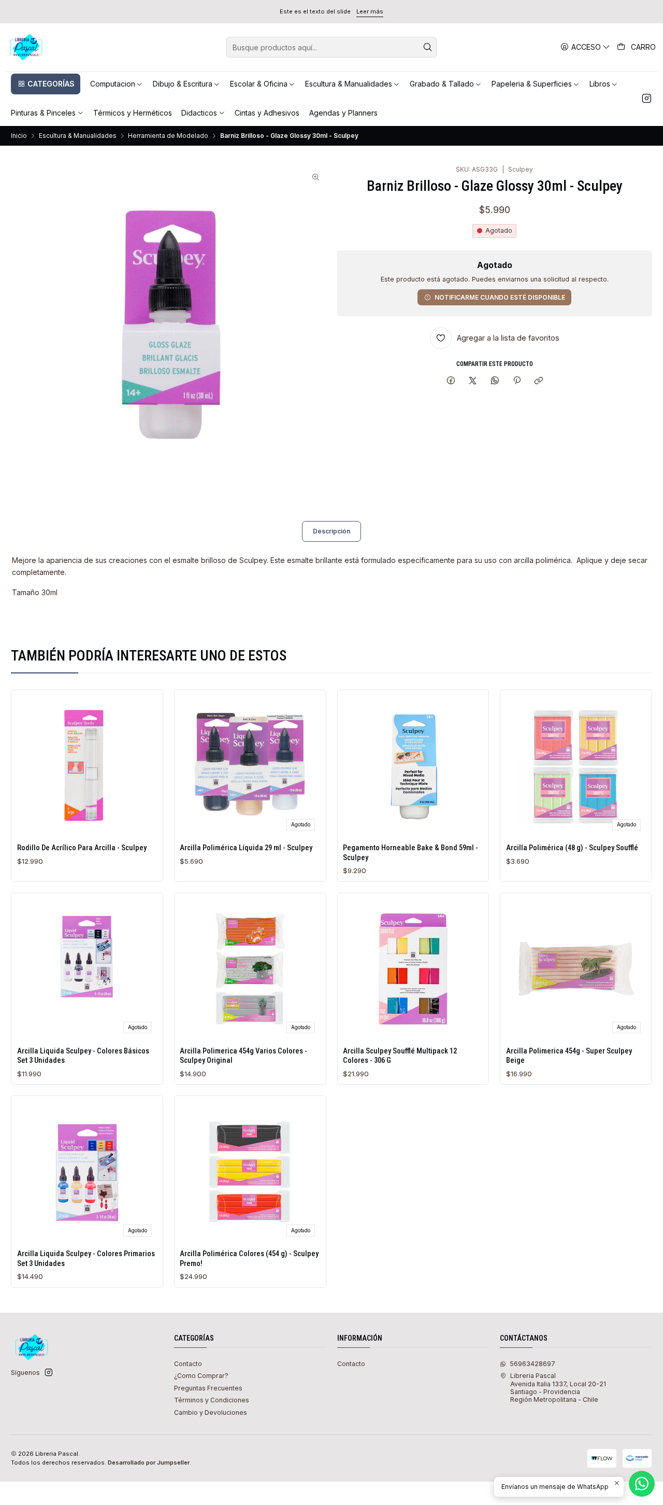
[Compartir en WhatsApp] (495, 381)
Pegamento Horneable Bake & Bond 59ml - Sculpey (410, 852)
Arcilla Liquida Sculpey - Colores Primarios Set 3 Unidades (86, 1258)
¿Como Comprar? (201, 1376)
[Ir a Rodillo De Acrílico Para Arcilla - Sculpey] (87, 766)
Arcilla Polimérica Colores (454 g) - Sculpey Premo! (249, 1258)
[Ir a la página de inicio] (26, 47)
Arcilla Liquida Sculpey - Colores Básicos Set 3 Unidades (83, 1055)
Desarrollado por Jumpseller (149, 1462)
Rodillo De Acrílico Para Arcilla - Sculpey (82, 847)
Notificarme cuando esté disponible (500, 297)
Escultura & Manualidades (78, 136)
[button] (45, 84)
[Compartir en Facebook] (450, 381)
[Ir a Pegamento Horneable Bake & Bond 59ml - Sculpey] (413, 766)
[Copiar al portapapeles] (538, 381)
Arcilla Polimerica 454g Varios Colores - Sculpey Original (243, 1055)
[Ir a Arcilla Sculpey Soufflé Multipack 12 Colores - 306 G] (413, 968)
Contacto (188, 1364)
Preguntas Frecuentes (208, 1388)
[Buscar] (428, 47)
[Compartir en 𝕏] (473, 381)
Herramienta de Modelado (168, 136)
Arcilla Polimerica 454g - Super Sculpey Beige (569, 1055)
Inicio (19, 136)
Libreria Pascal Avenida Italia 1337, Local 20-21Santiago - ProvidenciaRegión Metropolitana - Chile (558, 1387)
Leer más (369, 11)
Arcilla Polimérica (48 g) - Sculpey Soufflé (572, 847)
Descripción (331, 531)
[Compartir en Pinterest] (517, 381)
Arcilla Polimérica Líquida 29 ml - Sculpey (246, 847)
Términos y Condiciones (211, 1400)
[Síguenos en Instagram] (646, 98)
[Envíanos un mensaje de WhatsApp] (642, 1484)
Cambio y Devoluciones (210, 1412)
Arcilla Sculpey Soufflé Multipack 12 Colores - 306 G (400, 1055)
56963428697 (532, 1364)
